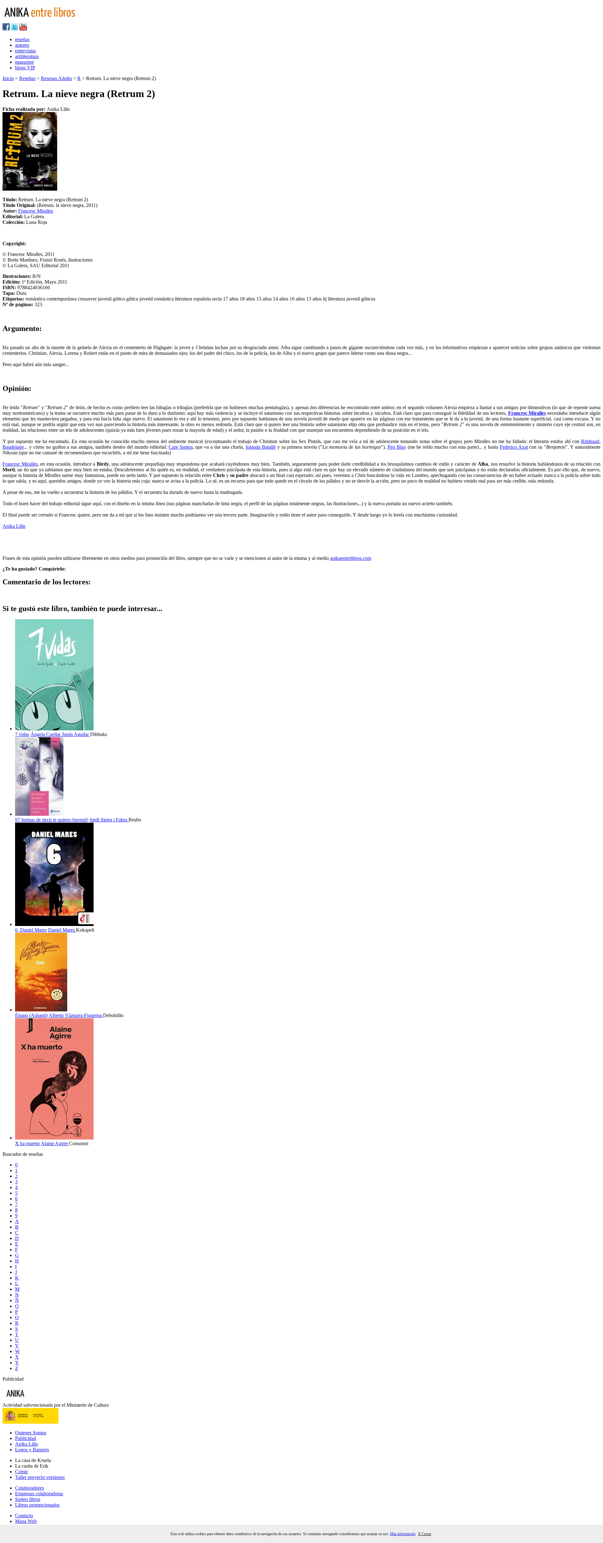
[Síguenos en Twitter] (14, 28)
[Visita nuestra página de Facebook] (6, 28)
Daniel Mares (62, 930)
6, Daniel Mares (31, 930)
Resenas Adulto (56, 78)
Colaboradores (29, 1488)
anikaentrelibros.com (350, 558)
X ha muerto (27, 1143)
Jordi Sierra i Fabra (109, 819)
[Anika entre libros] (35, 1399)
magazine (24, 62)
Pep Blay (397, 447)
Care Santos (181, 447)
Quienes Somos (30, 1432)
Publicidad (25, 1438)
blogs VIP (25, 67)
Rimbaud (590, 441)
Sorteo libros (27, 1499)
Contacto (24, 1515)
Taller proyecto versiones (40, 1477)
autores (22, 45)
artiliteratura (27, 56)
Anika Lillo (14, 526)
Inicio (8, 78)
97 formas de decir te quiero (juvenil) (51, 819)
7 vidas (22, 734)
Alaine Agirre (55, 1143)
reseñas (22, 39)
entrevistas (25, 50)
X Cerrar (424, 1534)
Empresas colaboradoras (39, 1493)
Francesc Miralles (35, 211)
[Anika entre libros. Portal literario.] (44, 20)
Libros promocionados (37, 1505)
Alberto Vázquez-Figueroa (76, 1015)
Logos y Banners (32, 1449)
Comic (21, 1471)
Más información (403, 1534)
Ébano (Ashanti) (31, 1015)
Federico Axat (514, 447)
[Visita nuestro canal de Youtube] (23, 28)
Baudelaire (13, 447)
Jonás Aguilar (76, 734)
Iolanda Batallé (261, 447)
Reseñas (27, 78)
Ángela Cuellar (46, 734)
